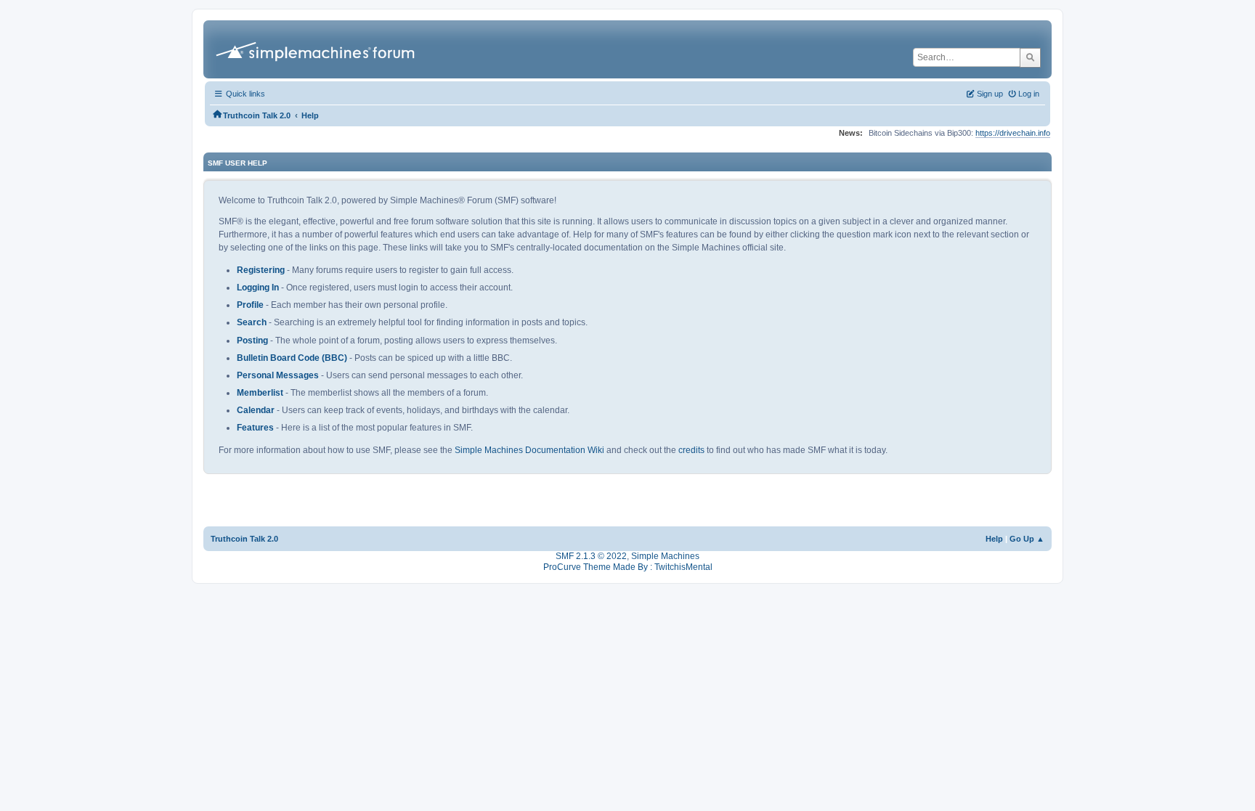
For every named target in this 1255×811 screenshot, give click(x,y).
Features (255, 428)
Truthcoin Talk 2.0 (244, 538)
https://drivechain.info (1012, 133)
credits (691, 450)
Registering (261, 270)
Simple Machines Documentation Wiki (529, 450)
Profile (250, 305)
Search (252, 322)
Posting (252, 340)
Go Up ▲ (1027, 538)
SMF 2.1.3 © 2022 (591, 556)
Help (994, 538)
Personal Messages (278, 375)
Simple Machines (665, 556)
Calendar (256, 410)
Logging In (258, 287)
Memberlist (260, 393)
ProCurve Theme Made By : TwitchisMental (627, 567)
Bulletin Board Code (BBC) (292, 358)
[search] (1030, 57)
